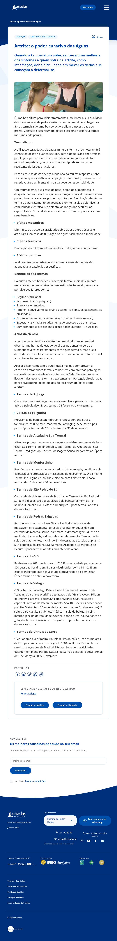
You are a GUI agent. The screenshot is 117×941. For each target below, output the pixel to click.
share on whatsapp (36, 674)
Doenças (21, 36)
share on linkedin (23, 674)
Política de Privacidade (17, 886)
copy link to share (30, 674)
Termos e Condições (16, 881)
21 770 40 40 (65, 832)
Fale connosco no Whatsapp (97, 821)
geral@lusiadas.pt (67, 839)
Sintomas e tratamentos (42, 36)
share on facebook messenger (42, 674)
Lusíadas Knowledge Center (19, 822)
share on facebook (17, 674)
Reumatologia (29, 693)
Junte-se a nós (13, 827)
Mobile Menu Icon (107, 7)
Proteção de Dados (15, 897)
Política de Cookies (15, 892)
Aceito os (30, 781)
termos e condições (35, 781)
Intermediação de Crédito (18, 903)
